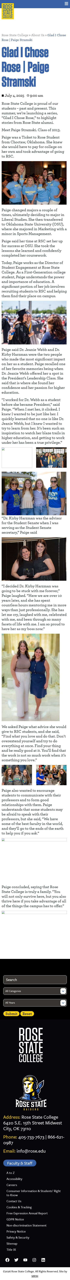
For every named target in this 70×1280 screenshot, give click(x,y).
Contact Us (14, 1201)
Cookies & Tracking (19, 1207)
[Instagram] (34, 1260)
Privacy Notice (16, 1231)
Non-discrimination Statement (27, 1225)
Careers (12, 1185)
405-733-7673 (31, 1136)
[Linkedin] (43, 1260)
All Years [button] (10, 1003)
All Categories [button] (13, 991)
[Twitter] (16, 1260)
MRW (35, 1276)
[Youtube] (25, 1260)
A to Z (10, 1172)
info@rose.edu (31, 1151)
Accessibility (14, 1179)
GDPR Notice (15, 1219)
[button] (66, 4)
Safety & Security (18, 1237)
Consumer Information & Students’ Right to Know (34, 1193)
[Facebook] (7, 1260)
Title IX (11, 1249)
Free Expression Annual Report (27, 1213)
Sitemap (12, 1243)
